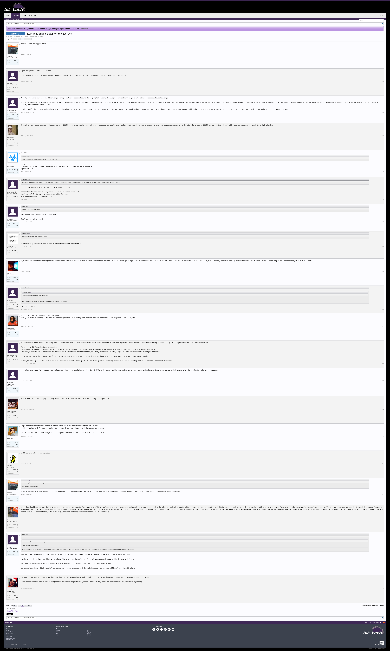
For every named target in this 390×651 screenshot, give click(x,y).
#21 (383, 54)
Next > (29, 39)
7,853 (17, 597)
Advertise (9, 636)
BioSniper (10, 438)
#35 (383, 436)
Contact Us (368, 622)
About (8, 630)
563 (17, 225)
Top (381, 622)
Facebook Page (10, 638)
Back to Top (9, 639)
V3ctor (9, 273)
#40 (383, 588)
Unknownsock (11, 192)
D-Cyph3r (10, 246)
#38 (383, 518)
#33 (383, 381)
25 (17, 471)
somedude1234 (12, 355)
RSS (384, 622)
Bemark (9, 83)
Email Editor (9, 633)
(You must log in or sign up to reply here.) (372, 605)
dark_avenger (11, 411)
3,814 (17, 444)
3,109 (17, 171)
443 (17, 525)
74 (17, 116)
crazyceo (10, 219)
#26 (383, 199)
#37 (383, 494)
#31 (383, 326)
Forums (16, 15)
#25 (383, 171)
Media (24, 15)
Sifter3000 (33, 36)
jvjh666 (9, 465)
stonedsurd (11, 590)
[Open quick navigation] (382, 23)
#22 (383, 81)
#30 (383, 309)
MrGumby (10, 137)
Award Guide (9, 632)
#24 (383, 136)
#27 (383, 222)
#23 (383, 112)
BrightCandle (11, 110)
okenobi (9, 56)
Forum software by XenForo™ (19, 648)
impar (9, 165)
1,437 (17, 143)
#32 (383, 363)
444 (17, 198)
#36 (383, 463)
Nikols (9, 520)
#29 (383, 271)
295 (17, 334)
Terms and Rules (371, 648)
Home (8, 15)
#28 (383, 247)
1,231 (17, 62)
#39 (383, 571)
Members (32, 15)
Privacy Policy (381, 648)
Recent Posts (19, 19)
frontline (10, 382)
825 (17, 390)
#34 (383, 409)
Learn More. (84, 29)
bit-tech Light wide (10, 622)
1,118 (17, 417)
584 (17, 279)
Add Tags (12, 608)
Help (373, 622)
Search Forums (9, 19)
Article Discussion (19, 36)
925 (17, 252)
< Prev (15, 39)
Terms (8, 635)
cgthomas (10, 328)
